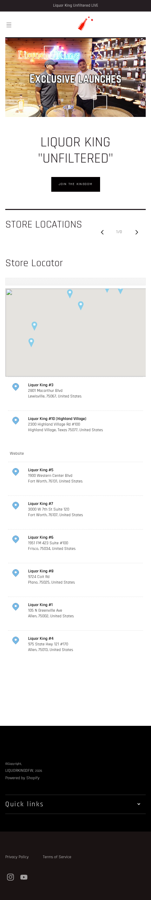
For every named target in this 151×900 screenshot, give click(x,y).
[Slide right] (136, 232)
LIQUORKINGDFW (19, 770)
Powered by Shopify (22, 778)
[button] (9, 24)
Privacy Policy (17, 857)
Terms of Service (57, 857)
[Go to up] (141, 890)
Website (17, 453)
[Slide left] (102, 232)
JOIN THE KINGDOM (76, 184)
